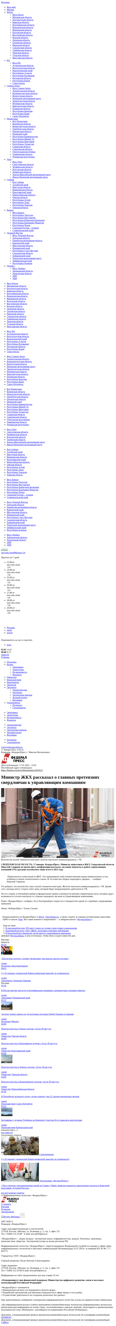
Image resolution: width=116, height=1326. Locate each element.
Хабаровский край (21, 256)
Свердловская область (23, 164)
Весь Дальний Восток (23, 235)
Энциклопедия (19, 690)
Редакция (5, 1209)
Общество (12, 677)
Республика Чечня (21, 225)
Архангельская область (23, 91)
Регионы (5, 2)
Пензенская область (22, 131)
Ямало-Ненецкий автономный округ (30, 177)
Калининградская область (24, 93)
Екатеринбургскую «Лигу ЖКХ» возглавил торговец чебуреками (37, 930)
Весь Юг (16, 63)
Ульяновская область (22, 154)
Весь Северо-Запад (21, 88)
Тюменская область (21, 172)
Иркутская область (21, 187)
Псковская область (21, 108)
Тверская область (20, 53)
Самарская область (21, 146)
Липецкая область (21, 40)
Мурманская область (22, 103)
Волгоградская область (23, 68)
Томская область (20, 207)
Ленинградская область (23, 101)
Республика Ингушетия (23, 218)
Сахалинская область (22, 253)
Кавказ (10, 210)
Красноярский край (21, 192)
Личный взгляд (19, 697)
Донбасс (11, 266)
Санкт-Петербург (20, 116)
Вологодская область (22, 96)
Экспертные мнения (22, 695)
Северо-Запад (13, 86)
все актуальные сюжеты (12, 1193)
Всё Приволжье (20, 121)
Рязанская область (21, 45)
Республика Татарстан (23, 144)
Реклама (11, 627)
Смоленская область (22, 48)
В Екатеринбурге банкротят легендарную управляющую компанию (38, 933)
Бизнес (10, 664)
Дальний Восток (15, 233)
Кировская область (21, 124)
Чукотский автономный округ (27, 258)
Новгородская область (23, 106)
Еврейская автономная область (27, 240)
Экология (11, 685)
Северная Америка (22, 980)
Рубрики (5, 657)
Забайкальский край (22, 261)
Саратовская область (22, 149)
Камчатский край (20, 243)
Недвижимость (19, 672)
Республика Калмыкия (23, 75)
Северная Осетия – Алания (25, 228)
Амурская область (21, 238)
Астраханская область (23, 65)
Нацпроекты (13, 682)
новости (5, 654)
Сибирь (10, 179)
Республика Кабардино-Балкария (28, 220)
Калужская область (21, 32)
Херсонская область (22, 273)
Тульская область (20, 55)
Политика (11, 662)
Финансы (17, 675)
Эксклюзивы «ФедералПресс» (54, 1181)
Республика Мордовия (23, 141)
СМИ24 (4, 1322)
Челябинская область (22, 167)
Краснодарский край (22, 70)
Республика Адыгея (22, 73)
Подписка (17, 705)
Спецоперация (46, 1154)
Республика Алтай (21, 200)
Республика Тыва (20, 202)
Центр (10, 12)
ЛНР (14, 276)
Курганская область (21, 169)
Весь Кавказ (18, 212)
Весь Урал (17, 162)
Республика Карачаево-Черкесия (28, 223)
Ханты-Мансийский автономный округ (31, 174)
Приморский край (21, 248)
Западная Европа (19, 966)
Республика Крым (21, 81)
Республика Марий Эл (23, 139)
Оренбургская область (23, 129)
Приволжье (12, 119)
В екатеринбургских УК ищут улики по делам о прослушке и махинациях (41, 928)
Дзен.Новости (52, 917)
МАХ (41, 917)
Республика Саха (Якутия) (25, 250)
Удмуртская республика (23, 152)
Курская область (20, 37)
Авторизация (7, 1212)
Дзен (20, 919)
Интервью (17, 700)
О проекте (6, 1204)
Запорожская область (22, 271)
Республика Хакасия (22, 205)
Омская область (20, 197)
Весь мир (11, 7)
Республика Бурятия (22, 263)
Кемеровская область (22, 190)
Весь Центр (18, 15)
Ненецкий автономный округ (26, 98)
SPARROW (6, 1317)
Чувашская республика (23, 157)
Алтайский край (20, 185)
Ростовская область (21, 78)
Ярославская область (22, 58)
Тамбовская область (22, 50)
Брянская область (20, 22)
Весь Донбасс (19, 268)
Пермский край (19, 134)
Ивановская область (22, 30)
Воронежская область (22, 27)
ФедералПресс (84, 919)
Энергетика (18, 669)
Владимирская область (23, 25)
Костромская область (22, 35)
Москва (10, 9)
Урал (9, 159)
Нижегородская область (24, 126)
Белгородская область (22, 20)
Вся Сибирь (18, 182)
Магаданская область (22, 245)
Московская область (22, 17)
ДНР (14, 278)
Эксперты (11, 687)
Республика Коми (21, 113)
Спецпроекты (13, 702)
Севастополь (18, 83)
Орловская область (21, 42)
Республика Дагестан (22, 215)
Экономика (17, 667)
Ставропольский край (23, 230)
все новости (7, 1132)
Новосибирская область (23, 195)
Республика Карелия (22, 111)
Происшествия (14, 680)
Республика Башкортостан (25, 136)
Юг (8, 60)
